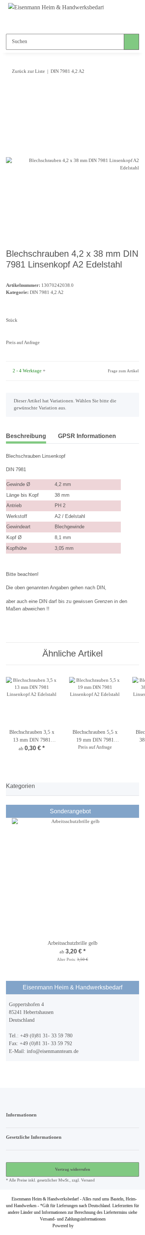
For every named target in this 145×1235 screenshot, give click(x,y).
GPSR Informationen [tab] (87, 436)
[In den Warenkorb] (12, 94)
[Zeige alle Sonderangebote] (134, 811)
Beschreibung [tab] (26, 436)
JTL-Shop (84, 1225)
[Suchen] (131, 42)
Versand (88, 1180)
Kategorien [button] (20, 786)
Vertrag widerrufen (72, 1169)
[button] (58, 22)
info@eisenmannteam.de (52, 1051)
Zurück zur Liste (28, 71)
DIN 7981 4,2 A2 (47, 292)
